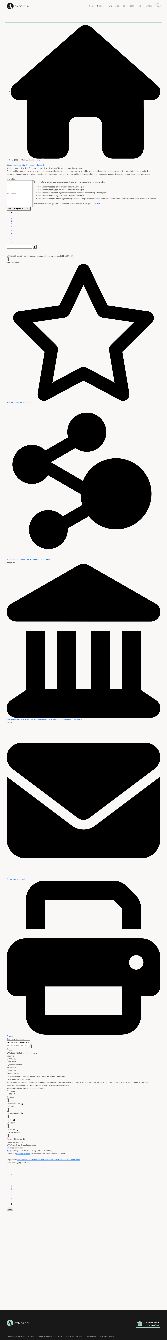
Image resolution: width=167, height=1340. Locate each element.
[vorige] (12, 212)
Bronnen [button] (101, 6)
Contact (149, 6)
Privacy (60, 1336)
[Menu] (8, 259)
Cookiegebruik (91, 1336)
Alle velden (11, 179)
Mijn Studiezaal (128, 6)
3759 (9, 1150)
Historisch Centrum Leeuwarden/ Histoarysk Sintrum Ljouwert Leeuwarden (48, 1159)
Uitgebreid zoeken (22, 208)
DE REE (31, 1336)
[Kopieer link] (31, 1046)
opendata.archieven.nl (16, 1336)
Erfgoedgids (114, 6)
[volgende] (12, 241)
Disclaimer (103, 1336)
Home (91, 6)
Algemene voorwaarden (47, 1336)
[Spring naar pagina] (35, 247)
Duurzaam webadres (15, 1039)
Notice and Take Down (74, 1336)
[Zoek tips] (33, 193)
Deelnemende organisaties (152, 1323)
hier (98, 203)
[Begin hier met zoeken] (85, 91)
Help (141, 6)
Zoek (10, 208)
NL (158, 6)
